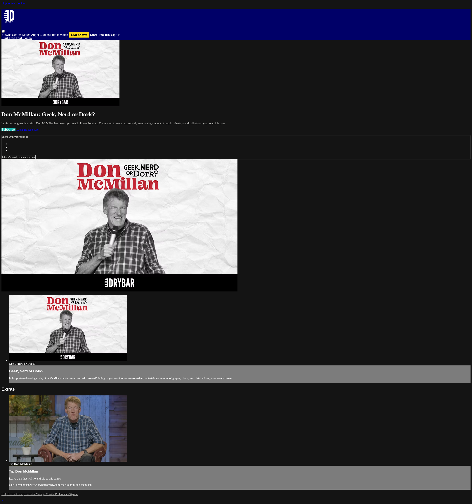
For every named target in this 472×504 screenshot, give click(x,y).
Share (35, 129)
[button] (3, 31)
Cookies (30, 494)
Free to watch (59, 34)
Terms (12, 494)
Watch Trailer (23, 129)
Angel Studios (40, 34)
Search (17, 34)
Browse (6, 34)
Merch (26, 34)
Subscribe (8, 129)
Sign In (27, 38)
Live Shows (79, 34)
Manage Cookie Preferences (52, 494)
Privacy (20, 494)
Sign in (115, 34)
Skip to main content (13, 3)
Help (4, 494)
